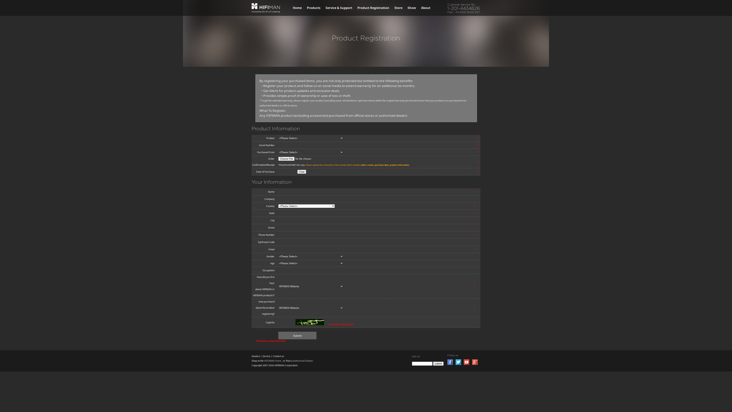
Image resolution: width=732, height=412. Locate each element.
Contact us (278, 356)
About (425, 8)
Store (398, 8)
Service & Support (339, 8)
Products (313, 8)
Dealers (256, 356)
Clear (302, 171)
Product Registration (373, 8)
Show (412, 8)
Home (297, 8)
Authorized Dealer (302, 360)
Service (266, 356)
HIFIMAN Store (272, 360)
